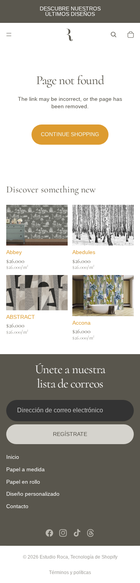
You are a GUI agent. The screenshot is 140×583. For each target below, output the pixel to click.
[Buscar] (113, 34)
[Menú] (9, 34)
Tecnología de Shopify (93, 557)
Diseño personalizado (33, 494)
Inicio (12, 457)
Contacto (17, 506)
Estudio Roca (54, 557)
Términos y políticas (70, 572)
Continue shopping (70, 134)
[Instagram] (63, 533)
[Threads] (90, 533)
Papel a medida (25, 469)
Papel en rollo (23, 482)
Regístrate (70, 434)
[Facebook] (49, 533)
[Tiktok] (77, 533)
